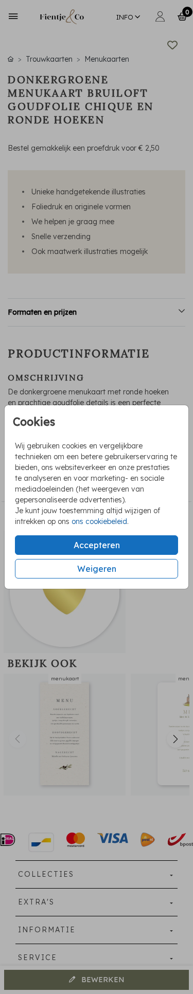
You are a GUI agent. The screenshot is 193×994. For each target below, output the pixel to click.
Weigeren (96, 569)
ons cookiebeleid (99, 521)
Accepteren (97, 545)
